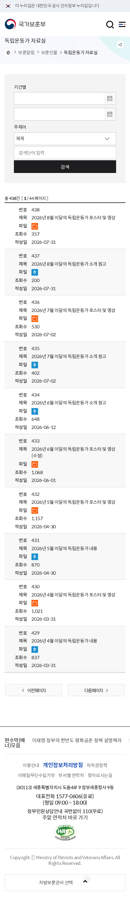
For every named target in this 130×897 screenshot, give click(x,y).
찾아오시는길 (100, 775)
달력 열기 (110, 98)
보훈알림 (26, 52)
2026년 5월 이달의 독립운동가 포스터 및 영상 (73, 502)
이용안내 (31, 765)
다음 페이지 (93, 690)
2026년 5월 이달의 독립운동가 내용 (64, 548)
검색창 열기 (110, 25)
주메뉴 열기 (122, 26)
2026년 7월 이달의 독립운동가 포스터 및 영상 (73, 310)
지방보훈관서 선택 (56, 882)
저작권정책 (96, 765)
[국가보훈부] (25, 24)
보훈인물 (49, 52)
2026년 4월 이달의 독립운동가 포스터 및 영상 (73, 594)
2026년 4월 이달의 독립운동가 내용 (64, 640)
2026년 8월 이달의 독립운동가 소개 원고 (68, 264)
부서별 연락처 (71, 775)
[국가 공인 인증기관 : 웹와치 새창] (65, 839)
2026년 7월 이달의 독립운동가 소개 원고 (68, 356)
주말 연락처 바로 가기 (65, 817)
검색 (65, 166)
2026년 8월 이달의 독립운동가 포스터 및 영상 (73, 217)
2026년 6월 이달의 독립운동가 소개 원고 (68, 402)
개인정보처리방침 (63, 765)
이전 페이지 (36, 690)
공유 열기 (120, 44)
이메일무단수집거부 (36, 775)
